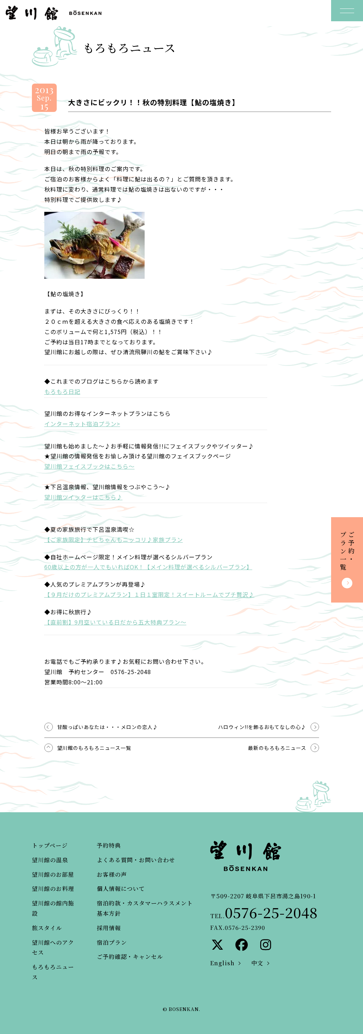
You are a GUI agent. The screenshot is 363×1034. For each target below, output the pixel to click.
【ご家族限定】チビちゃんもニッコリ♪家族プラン (113, 539)
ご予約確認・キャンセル (130, 957)
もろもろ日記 (62, 391)
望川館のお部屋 (53, 874)
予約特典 (109, 845)
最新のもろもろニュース (277, 747)
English (222, 963)
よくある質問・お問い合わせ (136, 860)
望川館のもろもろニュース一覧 (94, 747)
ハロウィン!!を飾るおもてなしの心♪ (262, 726)
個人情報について (121, 889)
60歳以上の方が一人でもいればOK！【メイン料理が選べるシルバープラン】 (148, 567)
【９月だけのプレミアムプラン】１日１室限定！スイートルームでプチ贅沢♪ (149, 594)
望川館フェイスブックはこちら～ (89, 466)
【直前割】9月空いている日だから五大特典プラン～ (115, 622)
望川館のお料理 (53, 889)
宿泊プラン (112, 942)
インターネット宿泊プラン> (82, 423)
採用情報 (109, 928)
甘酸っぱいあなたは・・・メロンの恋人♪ (107, 726)
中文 (257, 963)
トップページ (50, 845)
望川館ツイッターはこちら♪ (83, 497)
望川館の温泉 (50, 860)
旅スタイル (47, 928)
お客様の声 (112, 874)
